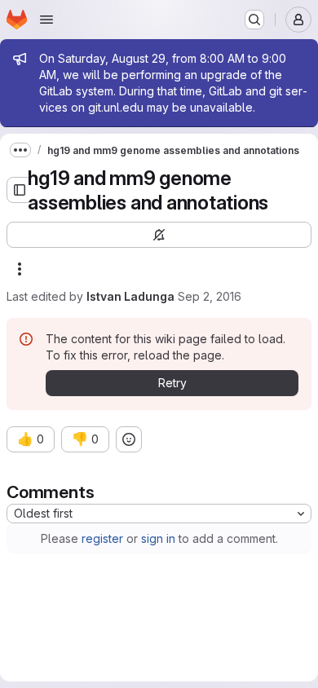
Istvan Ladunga (130, 296)
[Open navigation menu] (46, 20)
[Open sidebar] (20, 190)
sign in (158, 538)
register (102, 538)
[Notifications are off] (159, 235)
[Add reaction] (129, 439)
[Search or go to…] (254, 19)
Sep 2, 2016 (209, 296)
